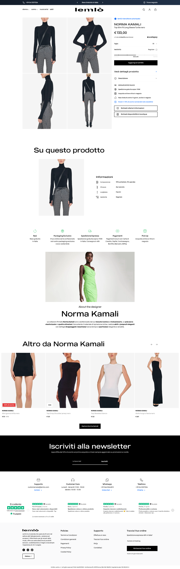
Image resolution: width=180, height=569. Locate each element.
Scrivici (37, 490)
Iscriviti (104, 461)
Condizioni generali (68, 539)
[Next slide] (157, 344)
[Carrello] (155, 10)
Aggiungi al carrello (136, 63)
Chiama (140, 490)
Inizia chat (106, 490)
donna (25, 9)
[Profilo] (150, 10)
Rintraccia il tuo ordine (142, 548)
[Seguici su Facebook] (23, 550)
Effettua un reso (100, 535)
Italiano (28, 556)
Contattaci (98, 548)
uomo (33, 9)
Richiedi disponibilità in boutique (134, 114)
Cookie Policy (66, 552)
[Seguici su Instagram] (28, 550)
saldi (51, 9)
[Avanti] (102, 2)
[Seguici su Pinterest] (32, 550)
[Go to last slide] (152, 344)
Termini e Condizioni (69, 535)
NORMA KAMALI (127, 24)
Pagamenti (65, 544)
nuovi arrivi (44, 9)
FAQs (96, 544)
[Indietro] (77, 2)
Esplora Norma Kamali (90, 426)
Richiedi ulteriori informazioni (132, 108)
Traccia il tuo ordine (101, 539)
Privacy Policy (66, 548)
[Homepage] (89, 9)
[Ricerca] (144, 10)
